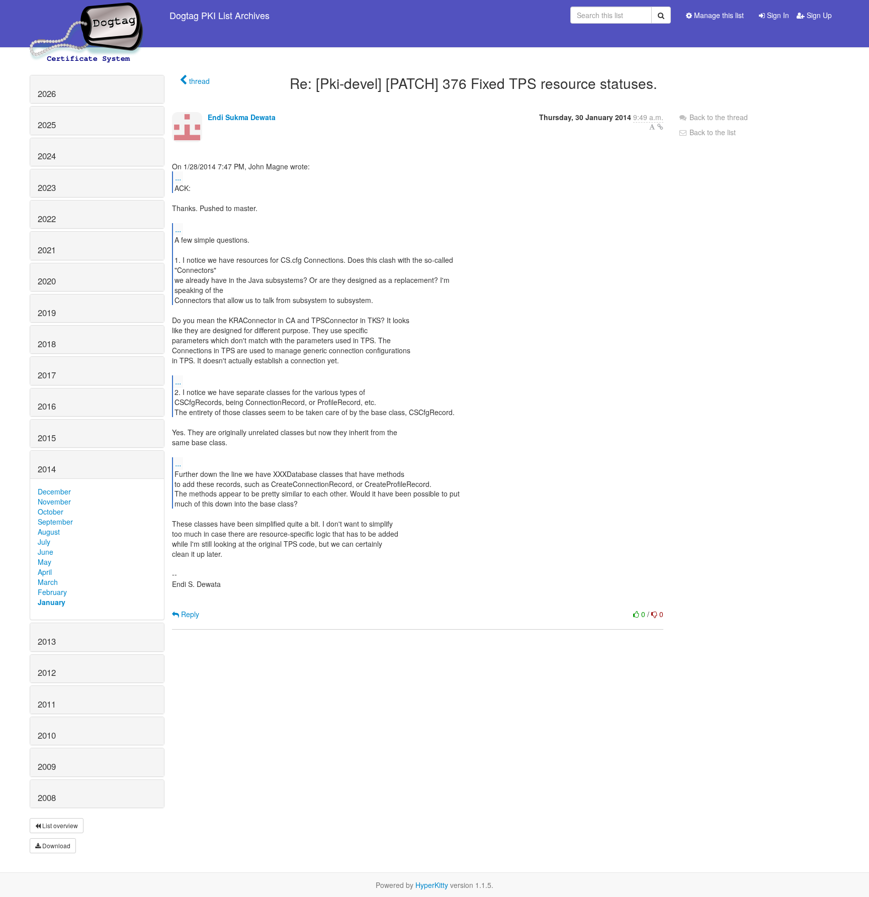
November (54, 501)
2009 (47, 766)
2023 (47, 187)
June (45, 552)
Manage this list (718, 15)
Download (55, 845)
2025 (47, 125)
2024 (47, 156)
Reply (189, 614)
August (49, 532)
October (50, 512)
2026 (47, 93)
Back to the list (711, 132)
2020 (47, 281)
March (48, 582)
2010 (47, 735)
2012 (47, 672)
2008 (47, 797)
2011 (47, 704)
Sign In (777, 15)
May (44, 562)
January (51, 602)
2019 (47, 313)
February (52, 592)
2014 (47, 469)
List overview (59, 825)
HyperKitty (431, 885)
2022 (47, 219)
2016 (47, 406)
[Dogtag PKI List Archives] (87, 15)
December (54, 491)
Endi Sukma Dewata (242, 117)
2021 (47, 250)
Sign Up (818, 15)
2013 (47, 641)
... (178, 177)
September (55, 522)
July (44, 542)
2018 (47, 344)
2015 (47, 438)
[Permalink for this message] (660, 126)
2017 (47, 375)
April (45, 572)
